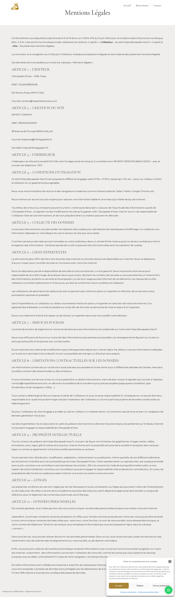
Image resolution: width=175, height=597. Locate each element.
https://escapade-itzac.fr (136, 42)
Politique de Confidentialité (13, 591)
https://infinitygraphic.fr (35, 148)
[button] (170, 561)
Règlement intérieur (33, 591)
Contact (157, 5)
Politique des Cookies (128, 592)
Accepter (119, 586)
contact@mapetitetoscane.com (39, 101)
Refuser (140, 586)
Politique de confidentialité (148, 592)
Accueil (127, 5)
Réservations (142, 5)
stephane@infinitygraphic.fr (36, 139)
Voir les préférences (161, 586)
